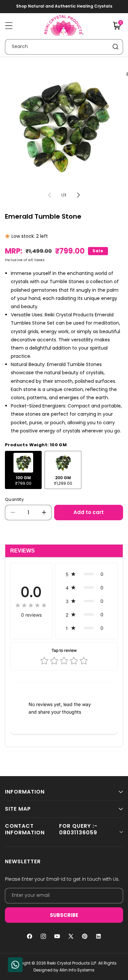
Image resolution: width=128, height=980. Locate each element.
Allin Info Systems (77, 970)
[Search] (115, 46)
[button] (9, 26)
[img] (31, 606)
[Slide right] (78, 195)
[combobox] (64, 46)
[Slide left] (49, 195)
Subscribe (64, 915)
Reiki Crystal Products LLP (71, 963)
